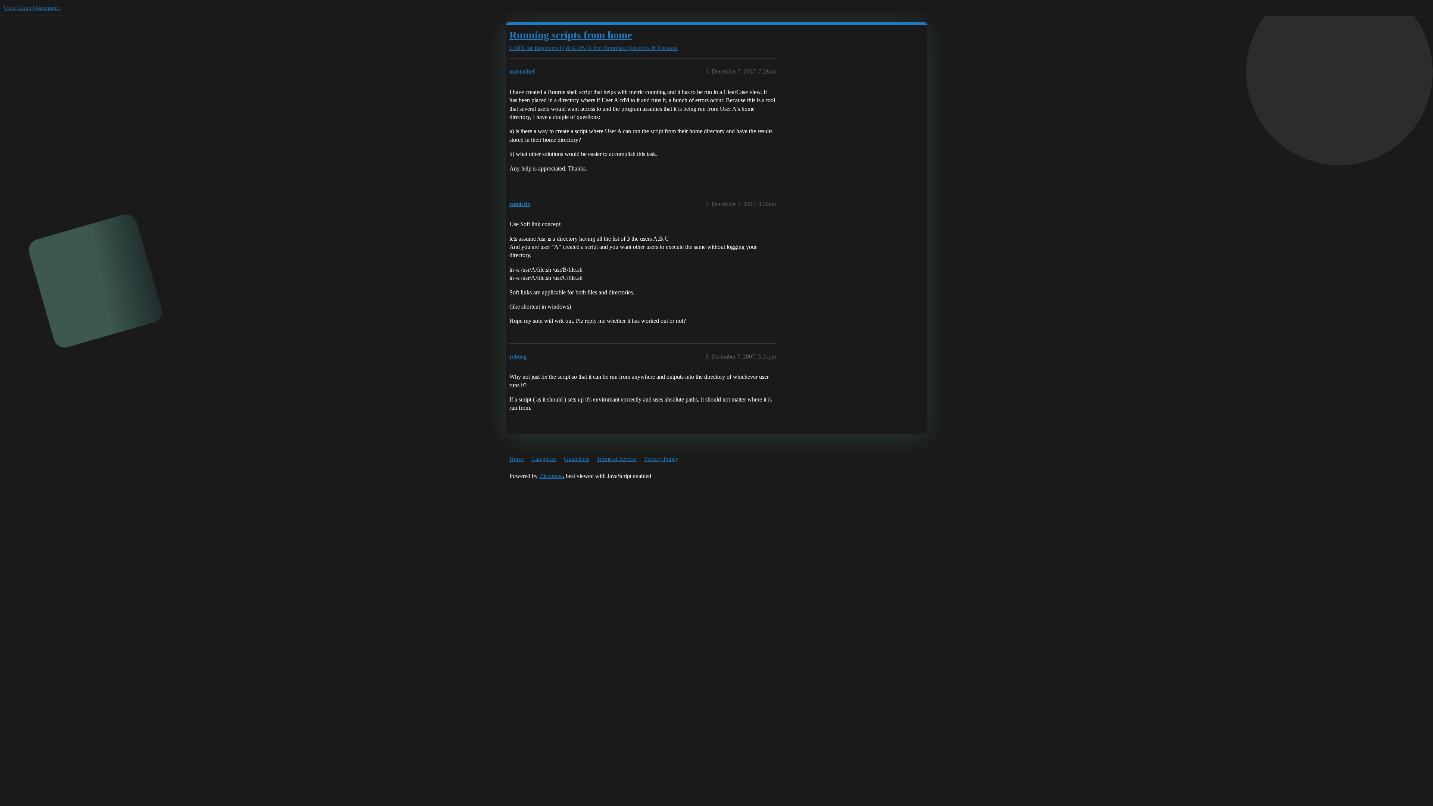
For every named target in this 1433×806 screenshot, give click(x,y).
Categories (543, 459)
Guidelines (576, 459)
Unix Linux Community (32, 7)
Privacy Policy (661, 459)
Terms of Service (617, 459)
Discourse (551, 476)
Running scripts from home (570, 35)
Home (516, 459)
